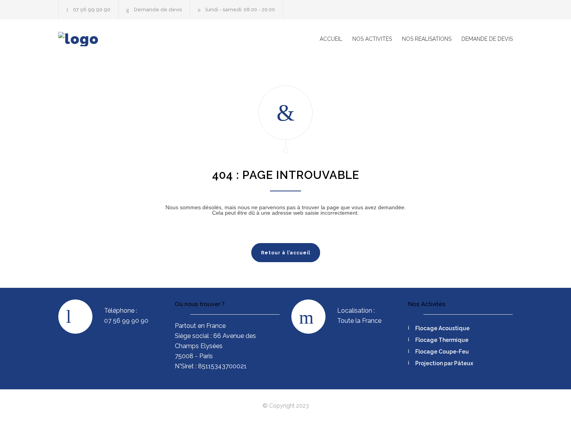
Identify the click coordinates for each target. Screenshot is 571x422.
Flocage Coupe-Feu (442, 351)
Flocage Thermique (441, 340)
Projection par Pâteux (444, 363)
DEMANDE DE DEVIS (487, 39)
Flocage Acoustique (442, 328)
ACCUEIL (331, 39)
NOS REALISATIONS (426, 39)
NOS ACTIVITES (372, 39)
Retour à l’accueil (285, 253)
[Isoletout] (130, 39)
